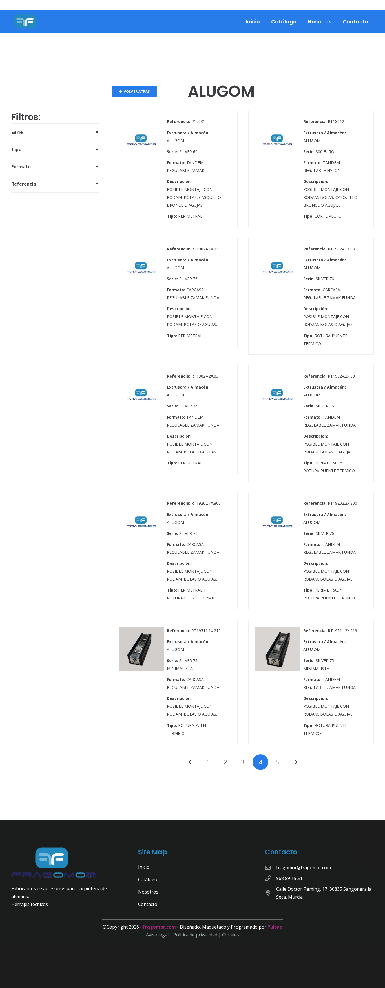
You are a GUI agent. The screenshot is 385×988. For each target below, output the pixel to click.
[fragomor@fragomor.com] (270, 867)
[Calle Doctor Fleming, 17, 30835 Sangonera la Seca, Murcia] (270, 893)
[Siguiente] (296, 762)
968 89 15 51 (289, 878)
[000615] (175, 169)
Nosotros (148, 892)
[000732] (311, 551)
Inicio (143, 867)
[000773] (311, 682)
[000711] (175, 296)
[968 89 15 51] (270, 878)
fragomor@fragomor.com (303, 867)
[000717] (175, 423)
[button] (301, 21)
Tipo (16, 149)
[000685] (311, 169)
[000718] (311, 423)
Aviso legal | (159, 935)
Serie (17, 132)
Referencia (23, 184)
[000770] (175, 682)
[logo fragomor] (25, 21)
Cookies (230, 935)
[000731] (175, 551)
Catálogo (147, 879)
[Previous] (190, 762)
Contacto (147, 904)
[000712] (311, 296)
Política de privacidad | (197, 935)
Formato (21, 167)
